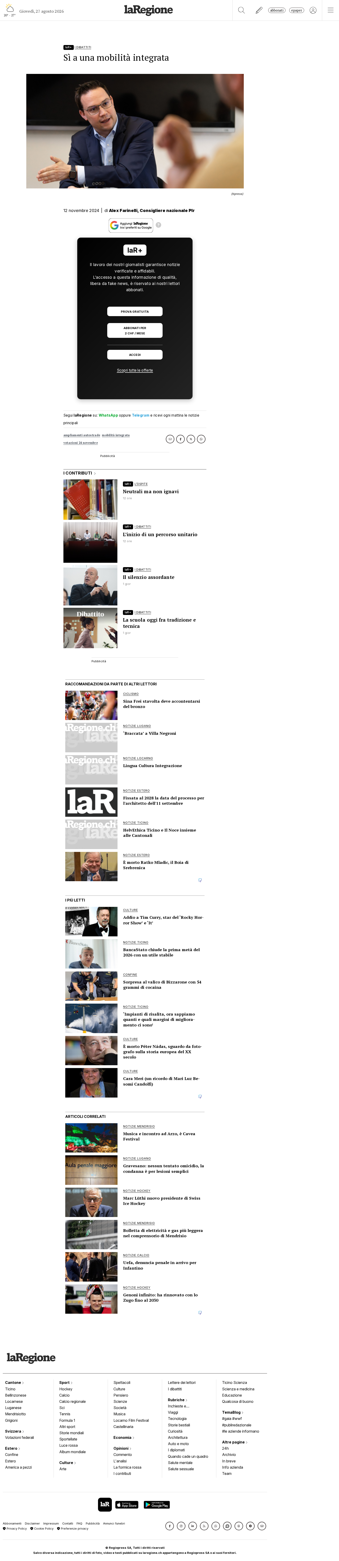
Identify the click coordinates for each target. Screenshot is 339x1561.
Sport (65, 1382)
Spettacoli (121, 1382)
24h (225, 1448)
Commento (122, 1454)
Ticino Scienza (234, 1382)
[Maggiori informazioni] (158, 225)
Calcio (64, 1395)
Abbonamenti (12, 1523)
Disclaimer (32, 1523)
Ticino (10, 1389)
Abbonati (276, 10)
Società (119, 1407)
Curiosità (175, 1431)
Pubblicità (93, 1523)
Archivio (229, 1454)
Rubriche (176, 1400)
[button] (169, 1526)
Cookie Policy (43, 1528)
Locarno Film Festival (131, 1420)
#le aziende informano (240, 1431)
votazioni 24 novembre (80, 443)
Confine (11, 1454)
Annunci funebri (114, 1523)
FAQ (79, 1523)
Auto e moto (178, 1443)
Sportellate (68, 1439)
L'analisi (120, 1461)
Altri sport (67, 1426)
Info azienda (232, 1467)
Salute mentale (180, 1462)
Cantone (13, 1382)
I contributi (122, 1473)
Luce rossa (68, 1445)
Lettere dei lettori (182, 1382)
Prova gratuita (135, 311)
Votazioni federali (19, 1437)
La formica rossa (127, 1467)
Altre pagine (234, 1442)
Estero (11, 1448)
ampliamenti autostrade (81, 435)
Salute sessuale (181, 1469)
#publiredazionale (236, 1425)
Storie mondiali (71, 1433)
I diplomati (176, 1450)
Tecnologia (177, 1418)
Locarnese (14, 1401)
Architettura (177, 1437)
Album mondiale (72, 1451)
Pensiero (120, 1395)
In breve (229, 1461)
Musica (119, 1414)
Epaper (296, 10)
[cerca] (241, 10)
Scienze (120, 1401)
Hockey (65, 1389)
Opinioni (121, 1448)
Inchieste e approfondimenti (181, 1406)
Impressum (51, 1523)
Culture (66, 1462)
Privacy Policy (16, 1528)
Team (227, 1473)
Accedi (135, 355)
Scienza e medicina (238, 1389)
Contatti (67, 1523)
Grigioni (11, 1420)
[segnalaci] (259, 10)
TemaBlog (231, 1412)
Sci (62, 1407)
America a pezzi (18, 1467)
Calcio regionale (72, 1401)
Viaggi (173, 1412)
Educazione (232, 1395)
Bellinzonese (15, 1395)
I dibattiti (175, 1389)
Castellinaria (123, 1426)
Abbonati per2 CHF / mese (135, 330)
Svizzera (13, 1431)
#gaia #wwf (232, 1418)
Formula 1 (67, 1420)
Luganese (13, 1407)
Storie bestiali (179, 1425)
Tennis (64, 1414)
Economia (122, 1437)
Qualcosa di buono (237, 1401)
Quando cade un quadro (188, 1456)
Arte (62, 1469)
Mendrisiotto (15, 1414)
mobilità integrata (116, 435)
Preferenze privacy (74, 1528)
